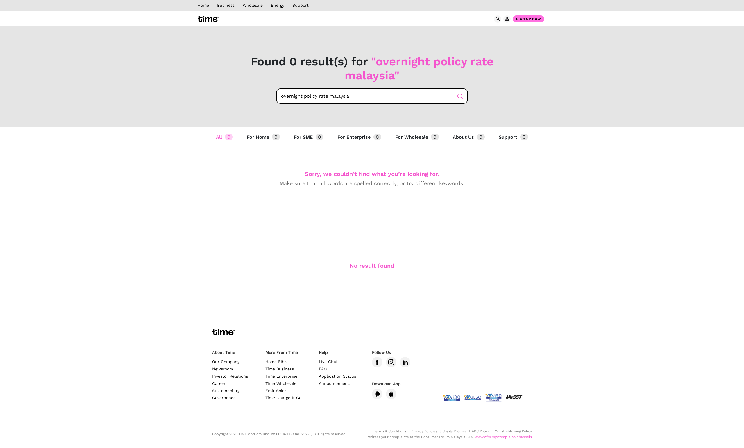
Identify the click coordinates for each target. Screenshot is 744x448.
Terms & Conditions (390, 431)
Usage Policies (454, 431)
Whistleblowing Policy (513, 431)
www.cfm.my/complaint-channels (503, 437)
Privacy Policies (424, 431)
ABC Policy (481, 431)
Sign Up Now (528, 19)
